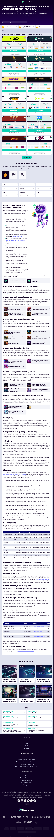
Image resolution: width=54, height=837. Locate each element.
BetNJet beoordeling (39, 112)
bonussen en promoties (17, 236)
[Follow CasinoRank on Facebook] (19, 800)
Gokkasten (26, 748)
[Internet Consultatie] (19, 817)
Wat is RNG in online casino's (27, 764)
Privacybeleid (26, 785)
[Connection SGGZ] (18, 822)
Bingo (26, 741)
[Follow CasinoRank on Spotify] (31, 800)
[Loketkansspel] (40, 817)
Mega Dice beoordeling (39, 53)
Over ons (26, 775)
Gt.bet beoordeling (39, 152)
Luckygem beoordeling (14, 112)
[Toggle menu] (2, 1)
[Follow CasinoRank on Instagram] (22, 800)
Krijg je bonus (14, 50)
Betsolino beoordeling (14, 93)
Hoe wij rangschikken (26, 782)
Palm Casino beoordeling (39, 73)
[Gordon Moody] (28, 822)
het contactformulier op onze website (26, 651)
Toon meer (26, 157)
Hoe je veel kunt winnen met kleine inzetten (27, 762)
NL (26, 804)
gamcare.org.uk (36, 633)
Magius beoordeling (13, 152)
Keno (26, 743)
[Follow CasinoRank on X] (25, 800)
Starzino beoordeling (14, 53)
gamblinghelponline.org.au (39, 636)
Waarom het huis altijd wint (27, 757)
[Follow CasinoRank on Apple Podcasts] (34, 800)
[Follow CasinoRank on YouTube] (28, 800)
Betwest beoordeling (39, 93)
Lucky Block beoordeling (14, 73)
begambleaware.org (37, 631)
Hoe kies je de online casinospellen (26, 759)
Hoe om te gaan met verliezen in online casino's (27, 766)
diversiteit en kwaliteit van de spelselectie (15, 240)
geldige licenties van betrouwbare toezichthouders (14, 474)
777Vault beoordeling (14, 132)
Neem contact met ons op (26, 778)
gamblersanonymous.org (38, 626)
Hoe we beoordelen (27, 780)
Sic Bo (26, 746)
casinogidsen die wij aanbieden (10, 293)
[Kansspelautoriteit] (5, 817)
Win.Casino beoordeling (39, 132)
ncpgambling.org (36, 628)
